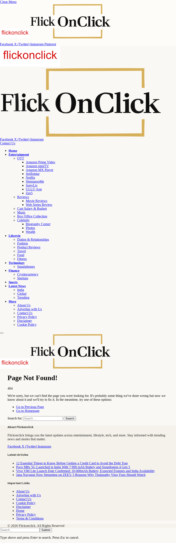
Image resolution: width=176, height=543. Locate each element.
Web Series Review (39, 204)
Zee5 (29, 193)
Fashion (22, 243)
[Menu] (1, 333)
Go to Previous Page (30, 407)
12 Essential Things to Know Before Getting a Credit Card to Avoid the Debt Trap (72, 463)
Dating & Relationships (33, 239)
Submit (45, 530)
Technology (17, 263)
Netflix (30, 177)
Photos (30, 228)
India (20, 290)
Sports (13, 282)
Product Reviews (28, 247)
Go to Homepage (27, 411)
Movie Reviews (36, 201)
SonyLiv (32, 185)
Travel (21, 251)
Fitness (22, 259)
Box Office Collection (32, 216)
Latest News (17, 286)
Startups (22, 278)
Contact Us (7, 143)
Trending (23, 297)
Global (21, 293)
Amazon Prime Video (40, 162)
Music (21, 212)
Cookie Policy (26, 324)
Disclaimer (24, 321)
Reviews (23, 197)
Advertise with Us (29, 309)
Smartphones (26, 266)
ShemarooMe (35, 181)
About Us (23, 305)
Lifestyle (15, 235)
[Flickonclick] (55, 367)
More (12, 301)
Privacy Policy (27, 317)
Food (20, 255)
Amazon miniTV (37, 166)
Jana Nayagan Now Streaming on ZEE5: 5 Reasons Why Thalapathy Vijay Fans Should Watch (81, 475)
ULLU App (34, 189)
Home (13, 150)
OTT (20, 158)
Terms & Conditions (30, 518)
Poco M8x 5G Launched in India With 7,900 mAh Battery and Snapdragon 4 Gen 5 (73, 467)
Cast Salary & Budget (32, 208)
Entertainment (19, 154)
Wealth (30, 232)
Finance (14, 270)
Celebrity (23, 220)
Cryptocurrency (27, 274)
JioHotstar (32, 174)
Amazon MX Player (39, 170)
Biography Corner (38, 224)
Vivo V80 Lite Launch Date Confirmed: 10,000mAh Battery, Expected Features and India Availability (85, 471)
